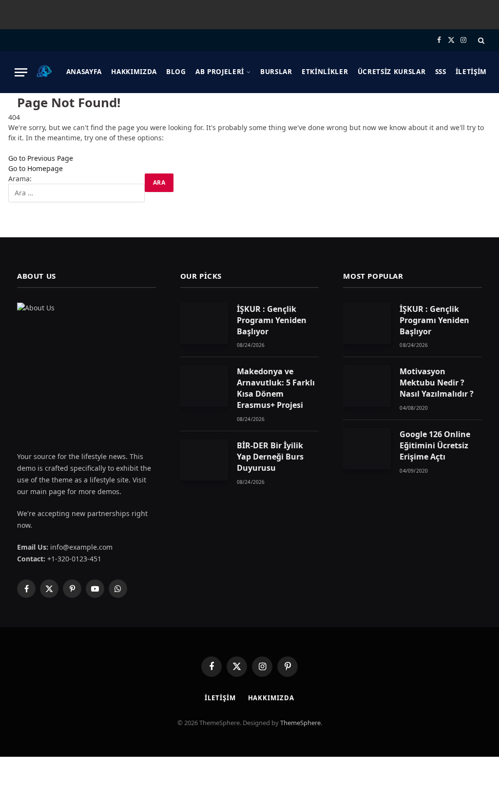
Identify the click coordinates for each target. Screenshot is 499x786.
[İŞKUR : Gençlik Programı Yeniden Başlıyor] (204, 323)
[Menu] (21, 72)
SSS (440, 71)
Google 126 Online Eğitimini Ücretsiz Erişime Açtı (435, 445)
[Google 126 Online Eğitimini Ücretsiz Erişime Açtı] (367, 448)
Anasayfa (84, 71)
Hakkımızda (134, 71)
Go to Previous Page (40, 158)
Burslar (276, 71)
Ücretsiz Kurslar (392, 71)
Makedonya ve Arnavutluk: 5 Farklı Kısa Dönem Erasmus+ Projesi (276, 388)
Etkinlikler (325, 71)
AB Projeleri (219, 71)
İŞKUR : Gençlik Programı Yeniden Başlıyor (272, 320)
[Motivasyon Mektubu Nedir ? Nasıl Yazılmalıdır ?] (367, 385)
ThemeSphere (300, 722)
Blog (176, 71)
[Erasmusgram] (44, 72)
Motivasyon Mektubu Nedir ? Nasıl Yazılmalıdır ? (437, 382)
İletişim (471, 71)
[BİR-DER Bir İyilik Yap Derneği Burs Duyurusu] (204, 459)
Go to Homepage (35, 168)
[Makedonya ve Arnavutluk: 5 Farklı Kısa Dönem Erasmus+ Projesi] (204, 385)
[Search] (480, 40)
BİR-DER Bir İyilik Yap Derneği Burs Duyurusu (270, 456)
